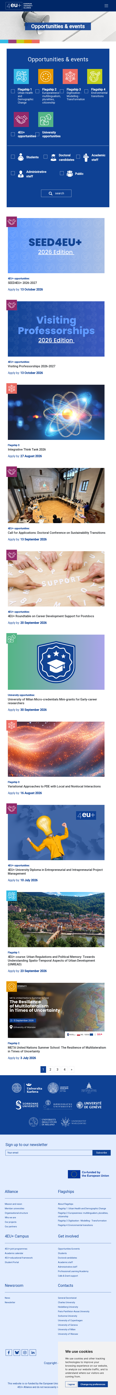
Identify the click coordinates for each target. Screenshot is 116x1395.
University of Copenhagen (70, 1320)
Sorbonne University (67, 1316)
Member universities (14, 1208)
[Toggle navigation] (106, 6)
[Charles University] (27, 1090)
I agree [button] (71, 1384)
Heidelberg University (68, 1307)
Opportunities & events (69, 1249)
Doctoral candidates (67, 1258)
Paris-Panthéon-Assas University (73, 1311)
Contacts (65, 1285)
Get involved (68, 1236)
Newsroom (14, 1285)
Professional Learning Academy (73, 1271)
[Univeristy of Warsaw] (73, 1124)
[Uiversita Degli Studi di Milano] (42, 1124)
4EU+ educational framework (19, 1258)
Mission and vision (13, 1204)
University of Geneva (68, 1325)
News (7, 1298)
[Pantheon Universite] (89, 1090)
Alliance (11, 1191)
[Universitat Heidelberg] (58, 1090)
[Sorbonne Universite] (27, 1107)
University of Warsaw (68, 1334)
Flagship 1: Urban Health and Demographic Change (82, 1208)
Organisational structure (16, 1213)
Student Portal (12, 1262)
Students (62, 1253)
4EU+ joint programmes (16, 1249)
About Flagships (65, 1204)
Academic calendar (14, 1253)
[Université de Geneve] (89, 1107)
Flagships (66, 1191)
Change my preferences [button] (93, 1384)
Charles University (66, 1302)
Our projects (10, 1222)
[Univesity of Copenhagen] (58, 1107)
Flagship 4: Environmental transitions (75, 1225)
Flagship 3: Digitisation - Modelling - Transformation (82, 1220)
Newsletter (10, 1302)
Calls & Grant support (68, 1276)
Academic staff (65, 1262)
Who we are (10, 1217)
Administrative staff (67, 1267)
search (59, 193)
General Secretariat (67, 1298)
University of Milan (67, 1329)
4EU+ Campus (17, 1236)
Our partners (11, 1226)
